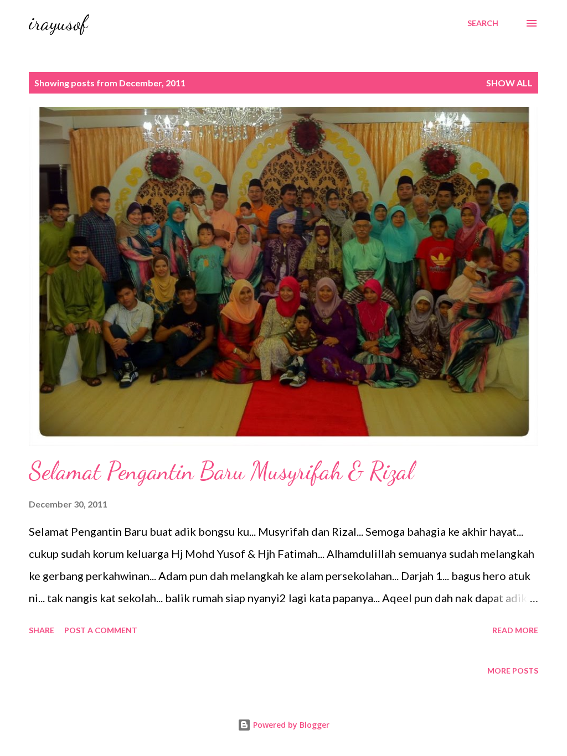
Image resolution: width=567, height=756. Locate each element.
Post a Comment (100, 630)
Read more (515, 630)
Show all (509, 82)
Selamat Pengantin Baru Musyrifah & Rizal (221, 471)
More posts (512, 670)
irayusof (58, 23)
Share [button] (41, 630)
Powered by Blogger (290, 724)
